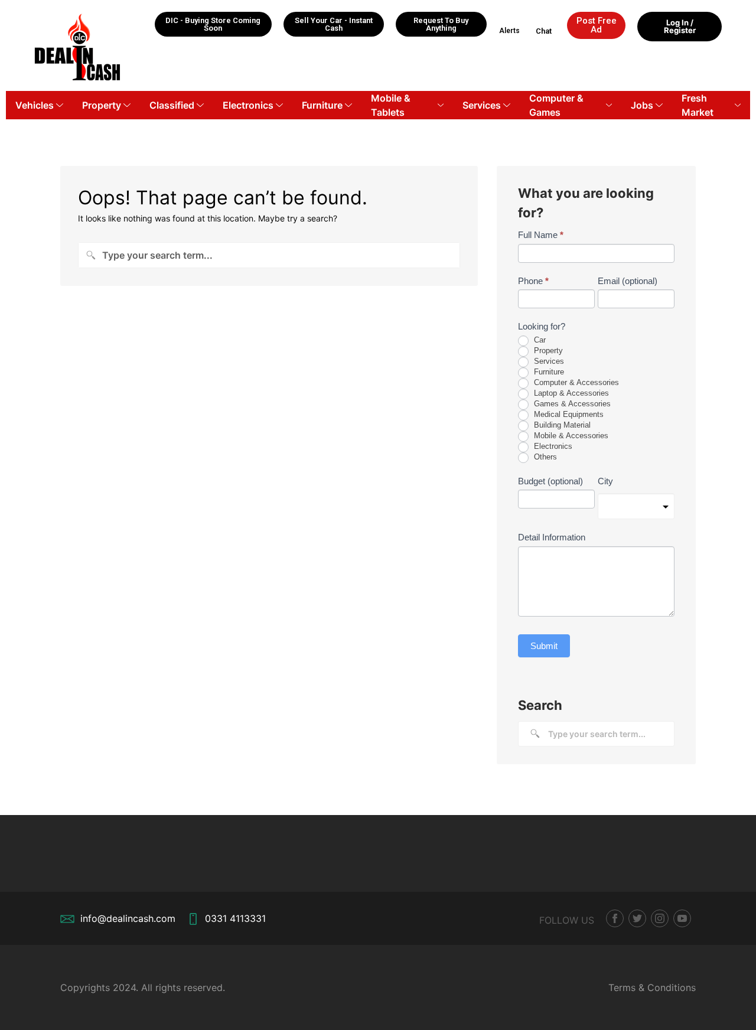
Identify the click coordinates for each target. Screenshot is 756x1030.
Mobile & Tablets (390, 105)
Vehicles (34, 105)
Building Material (561, 425)
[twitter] (637, 918)
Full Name (540, 235)
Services (481, 105)
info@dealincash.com (127, 918)
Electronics (248, 105)
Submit (544, 646)
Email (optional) (627, 281)
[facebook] (615, 918)
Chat (544, 31)
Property (101, 105)
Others (544, 456)
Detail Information (551, 537)
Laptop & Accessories (570, 393)
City (605, 481)
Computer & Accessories (575, 382)
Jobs (642, 105)
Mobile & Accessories (570, 435)
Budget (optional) (550, 481)
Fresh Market (697, 105)
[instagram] (660, 918)
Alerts (509, 31)
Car (539, 339)
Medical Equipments (568, 414)
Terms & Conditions (652, 987)
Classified (171, 105)
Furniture (322, 105)
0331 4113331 (235, 918)
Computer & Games (556, 105)
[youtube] (682, 918)
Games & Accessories (571, 403)
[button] (213, 24)
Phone (533, 281)
